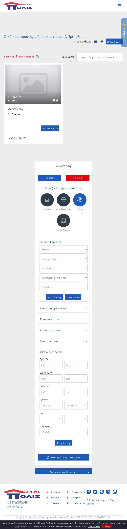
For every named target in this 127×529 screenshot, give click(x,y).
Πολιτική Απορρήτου (97, 500)
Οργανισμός (78, 492)
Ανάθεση (56, 497)
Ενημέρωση (54, 297)
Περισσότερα (94, 526)
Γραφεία (76, 497)
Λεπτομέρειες (49, 128)
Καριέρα (55, 502)
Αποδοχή (106, 526)
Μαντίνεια (15, 109)
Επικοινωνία (78, 502)
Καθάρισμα (73, 297)
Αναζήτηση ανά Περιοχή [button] (62, 472)
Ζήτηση (55, 492)
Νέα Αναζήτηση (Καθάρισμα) (65, 457)
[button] (114, 41)
